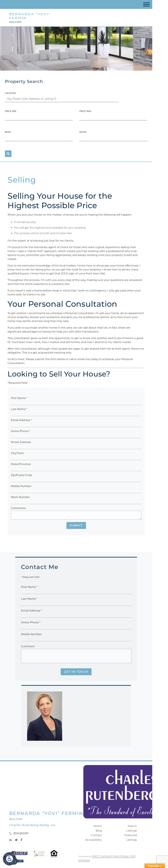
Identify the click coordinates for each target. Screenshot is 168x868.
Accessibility (93, 839)
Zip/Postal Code (21, 475)
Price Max (85, 111)
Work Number (20, 497)
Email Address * (21, 420)
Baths (82, 132)
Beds (8, 132)
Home (98, 826)
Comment (28, 646)
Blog (99, 830)
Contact (96, 835)
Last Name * (19, 409)
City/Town (17, 453)
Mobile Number (21, 486)
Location (10, 93)
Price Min (10, 111)
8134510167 (21, 833)
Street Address (21, 442)
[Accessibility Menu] (9, 859)
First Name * (19, 398)
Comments (18, 508)
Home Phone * (20, 431)
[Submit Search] (8, 153)
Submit (76, 525)
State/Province (21, 464)
